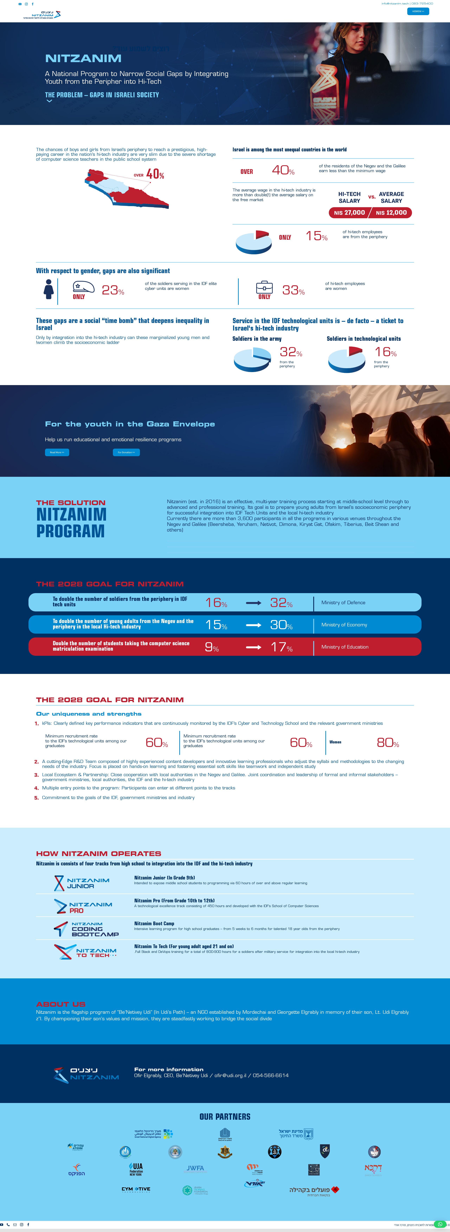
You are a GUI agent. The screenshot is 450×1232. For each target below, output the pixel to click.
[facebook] (32, 4)
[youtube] (20, 4)
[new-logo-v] (41, 12)
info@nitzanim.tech (395, 4)
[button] (440, 1224)
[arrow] (49, 101)
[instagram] (26, 4)
